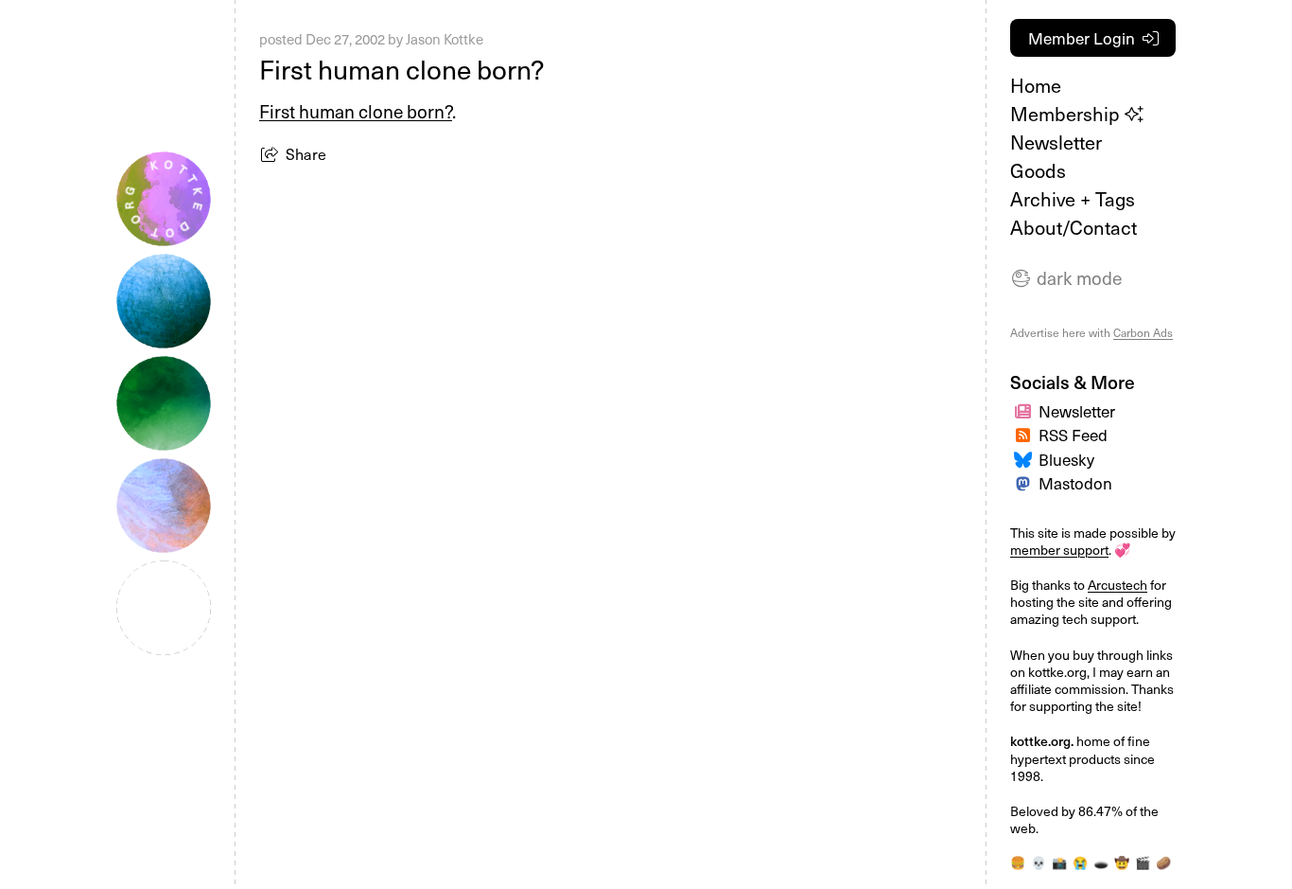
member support (1059, 550)
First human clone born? (355, 110)
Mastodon (1075, 482)
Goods (1038, 170)
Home (1035, 85)
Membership (1067, 113)
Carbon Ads (1143, 332)
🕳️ (1101, 862)
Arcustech (1117, 585)
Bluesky (1066, 459)
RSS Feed (1073, 434)
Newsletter (1056, 142)
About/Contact (1073, 227)
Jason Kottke (444, 38)
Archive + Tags (1072, 199)
